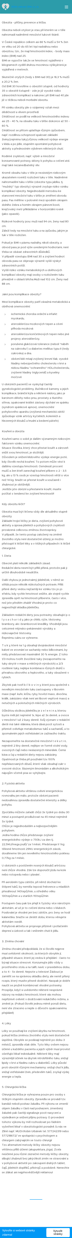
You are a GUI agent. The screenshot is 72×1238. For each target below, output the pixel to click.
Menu (66, 7)
